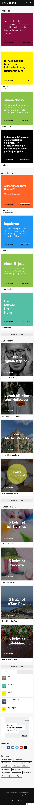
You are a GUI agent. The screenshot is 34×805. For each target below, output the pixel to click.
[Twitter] (17, 747)
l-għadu (5, 165)
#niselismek (27, 772)
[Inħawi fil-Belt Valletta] (17, 436)
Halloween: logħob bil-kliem (12, 416)
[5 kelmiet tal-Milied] (17, 641)
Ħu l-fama (11, 684)
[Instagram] (12, 747)
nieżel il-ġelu (7, 289)
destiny (5, 210)
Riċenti (25, 672)
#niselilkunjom (16, 772)
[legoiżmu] (17, 232)
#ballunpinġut (19, 759)
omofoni (10, 676)
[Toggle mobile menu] (31, 2)
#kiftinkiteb (27, 762)
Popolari (9, 672)
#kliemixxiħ (25, 766)
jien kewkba (6, 48)
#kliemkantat (6, 769)
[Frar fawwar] (17, 309)
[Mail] (25, 747)
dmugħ (10, 692)
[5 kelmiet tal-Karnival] (17, 525)
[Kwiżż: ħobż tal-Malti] (17, 475)
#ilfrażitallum (6, 762)
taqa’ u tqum (6, 86)
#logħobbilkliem (9, 212)
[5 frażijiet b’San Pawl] (17, 602)
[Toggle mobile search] (27, 2)
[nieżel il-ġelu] (17, 270)
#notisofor (8, 88)
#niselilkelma (6, 772)
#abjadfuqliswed (7, 759)
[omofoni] (4, 677)
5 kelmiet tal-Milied (9, 660)
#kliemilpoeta (6, 766)
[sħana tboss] (17, 108)
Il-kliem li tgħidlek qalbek (11, 378)
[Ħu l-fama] (4, 685)
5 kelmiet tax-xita (8, 582)
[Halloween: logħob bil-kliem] (17, 398)
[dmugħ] (4, 692)
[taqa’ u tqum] (17, 68)
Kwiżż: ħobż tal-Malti (10, 494)
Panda (27, 795)
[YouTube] (21, 747)
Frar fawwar (6, 328)
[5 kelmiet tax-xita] (17, 564)
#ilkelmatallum (17, 762)
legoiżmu (5, 250)
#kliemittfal (16, 766)
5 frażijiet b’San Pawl (9, 621)
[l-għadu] (17, 146)
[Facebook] (8, 747)
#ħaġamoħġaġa (16, 776)
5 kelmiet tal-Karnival (10, 544)
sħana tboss (6, 126)
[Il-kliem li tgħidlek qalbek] (17, 359)
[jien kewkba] (17, 29)
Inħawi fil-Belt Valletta (10, 455)
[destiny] (17, 191)
